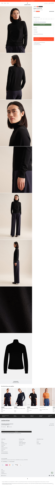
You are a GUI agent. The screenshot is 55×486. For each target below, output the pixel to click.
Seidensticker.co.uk (3, 473)
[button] (16, 382)
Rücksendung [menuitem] (3, 445)
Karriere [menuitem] (38, 442)
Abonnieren (16, 431)
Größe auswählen (42, 24)
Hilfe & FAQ (3, 439)
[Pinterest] (53, 475)
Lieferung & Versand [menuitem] (4, 443)
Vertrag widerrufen (12, 461)
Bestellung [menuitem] (2, 442)
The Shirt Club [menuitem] (3, 449)
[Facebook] (49, 475)
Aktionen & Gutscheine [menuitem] (4, 447)
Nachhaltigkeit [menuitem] (39, 443)
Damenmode (4, 426)
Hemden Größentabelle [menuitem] (22, 443)
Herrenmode (10, 426)
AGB (2, 469)
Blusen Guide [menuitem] (21, 445)
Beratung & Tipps (21, 439)
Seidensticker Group (40, 439)
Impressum (2, 472)
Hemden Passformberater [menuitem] (22, 442)
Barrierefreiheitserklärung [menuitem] (4, 453)
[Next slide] (52, 400)
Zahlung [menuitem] (2, 446)
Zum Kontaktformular (5, 461)
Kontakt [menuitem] (2, 450)
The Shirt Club (52, 425)
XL (35, 20)
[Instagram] (51, 475)
